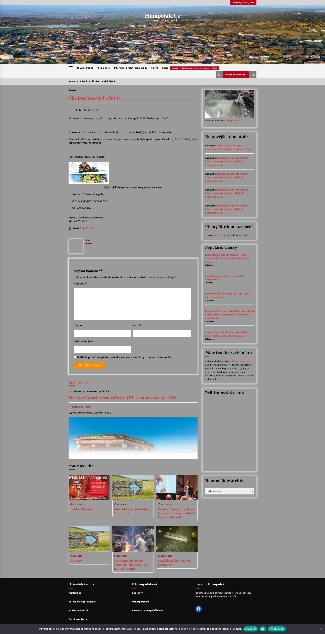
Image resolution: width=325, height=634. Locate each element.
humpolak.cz (162, 15)
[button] (219, 74)
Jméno (78, 325)
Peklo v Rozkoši (81, 509)
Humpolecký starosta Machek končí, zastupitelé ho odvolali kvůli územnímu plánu (226, 161)
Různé (72, 90)
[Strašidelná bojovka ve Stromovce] (177, 539)
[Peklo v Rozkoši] (89, 487)
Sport (154, 67)
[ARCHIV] (89, 539)
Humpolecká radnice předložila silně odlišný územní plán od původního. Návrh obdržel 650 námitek (229, 315)
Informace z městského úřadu (130, 67)
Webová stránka (84, 341)
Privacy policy (276, 628)
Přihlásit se (75, 592)
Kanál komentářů (78, 610)
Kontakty (137, 592)
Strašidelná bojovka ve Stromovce (174, 562)
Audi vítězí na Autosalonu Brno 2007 (132, 511)
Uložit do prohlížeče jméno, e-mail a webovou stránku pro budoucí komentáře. (125, 357)
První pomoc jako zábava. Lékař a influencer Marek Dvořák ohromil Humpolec (176, 513)
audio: (189, 67)
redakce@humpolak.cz (240, 361)
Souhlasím (250, 628)
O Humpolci (103, 67)
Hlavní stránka (85, 67)
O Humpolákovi (140, 601)
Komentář (81, 283)
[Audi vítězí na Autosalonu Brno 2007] (133, 487)
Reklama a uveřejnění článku (147, 610)
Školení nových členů (94, 98)
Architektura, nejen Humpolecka (89, 391)
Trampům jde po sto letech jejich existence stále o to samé (130, 564)
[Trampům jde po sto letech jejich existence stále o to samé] (133, 539)
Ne (262, 628)
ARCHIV (76, 560)
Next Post (76, 383)
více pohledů (233, 120)
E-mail (137, 325)
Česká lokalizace (78, 619)
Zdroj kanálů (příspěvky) (82, 601)
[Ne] (320, 629)
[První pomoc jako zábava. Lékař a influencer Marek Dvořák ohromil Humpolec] (177, 487)
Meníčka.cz (218, 235)
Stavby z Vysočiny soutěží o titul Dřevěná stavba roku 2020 (122, 398)
